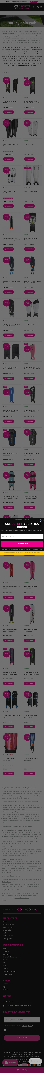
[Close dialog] (41, 520)
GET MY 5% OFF (22, 543)
